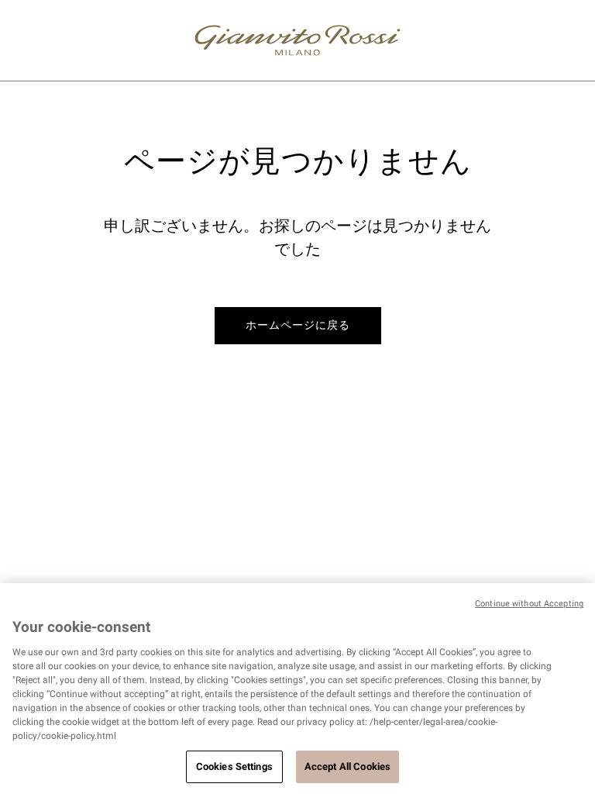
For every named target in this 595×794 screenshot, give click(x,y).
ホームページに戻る (298, 325)
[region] (297, 688)
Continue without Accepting (529, 604)
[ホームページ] (297, 40)
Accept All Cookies (347, 766)
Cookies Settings (234, 766)
